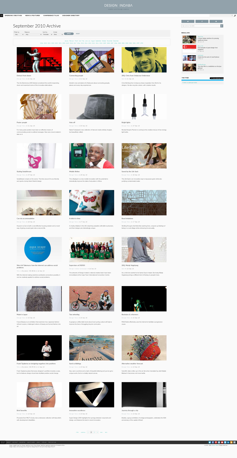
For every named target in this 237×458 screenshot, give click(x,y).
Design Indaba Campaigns (78, 269)
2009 (104, 43)
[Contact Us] (234, 442)
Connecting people (76, 75)
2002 (130, 43)
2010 (100, 43)
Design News (21, 79)
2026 (41, 43)
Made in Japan (22, 314)
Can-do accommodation (25, 218)
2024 (49, 43)
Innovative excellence (77, 410)
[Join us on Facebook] (201, 21)
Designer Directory (71, 15)
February (71, 41)
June (86, 41)
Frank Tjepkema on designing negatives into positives (36, 363)
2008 (108, 43)
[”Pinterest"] (216, 21)
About (9, 442)
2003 (126, 43)
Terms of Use (52, 442)
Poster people (22, 122)
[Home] (118, 6)
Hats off (72, 122)
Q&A (123, 79)
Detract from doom (24, 75)
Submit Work (31, 442)
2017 (75, 43)
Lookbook (200, 55)
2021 (60, 43)
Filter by (16, 32)
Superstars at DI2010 (77, 265)
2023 (52, 43)
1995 (141, 43)
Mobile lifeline (74, 171)
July (89, 41)
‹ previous (83, 432)
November (109, 41)
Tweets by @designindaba (189, 82)
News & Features (32, 15)
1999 (137, 43)
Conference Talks (51, 15)
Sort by (45, 32)
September (98, 41)
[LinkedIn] (228, 442)
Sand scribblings (75, 363)
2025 (45, 43)
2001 (134, 43)
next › (101, 432)
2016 (78, 43)
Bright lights (126, 122)
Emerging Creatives (13, 15)
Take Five (200, 36)
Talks (18, 271)
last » (106, 432)
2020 (63, 43)
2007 (112, 43)
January (67, 41)
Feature (27, 32)
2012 (93, 43)
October (104, 41)
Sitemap (44, 442)
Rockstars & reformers (130, 314)
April (80, 41)
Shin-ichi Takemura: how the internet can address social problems (37, 266)
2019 (67, 43)
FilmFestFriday (202, 64)
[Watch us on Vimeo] (225, 442)
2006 (115, 43)
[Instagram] (219, 442)
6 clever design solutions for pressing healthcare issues (208, 39)
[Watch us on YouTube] (222, 442)
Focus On (200, 46)
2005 (119, 43)
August (93, 41)
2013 (89, 43)
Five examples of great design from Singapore (208, 48)
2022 (56, 43)
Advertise (22, 442)
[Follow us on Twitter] (188, 21)
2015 (82, 43)
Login (38, 442)
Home (1, 15)
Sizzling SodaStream (24, 171)
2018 (71, 43)
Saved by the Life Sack (130, 171)
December (116, 41)
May (83, 41)
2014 (86, 43)
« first (77, 432)
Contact (15, 442)
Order (55, 32)
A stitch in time (74, 218)
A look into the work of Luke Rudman (208, 57)
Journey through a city (130, 410)
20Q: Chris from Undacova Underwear (136, 75)
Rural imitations (127, 218)
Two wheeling (74, 314)
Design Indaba (215, 445)
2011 (97, 43)
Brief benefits (22, 410)
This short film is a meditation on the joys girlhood (209, 67)
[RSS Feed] (231, 442)
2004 (123, 43)
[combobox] (221, 15)
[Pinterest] (216, 442)
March (76, 41)
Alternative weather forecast (132, 363)
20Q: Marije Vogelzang (130, 265)
